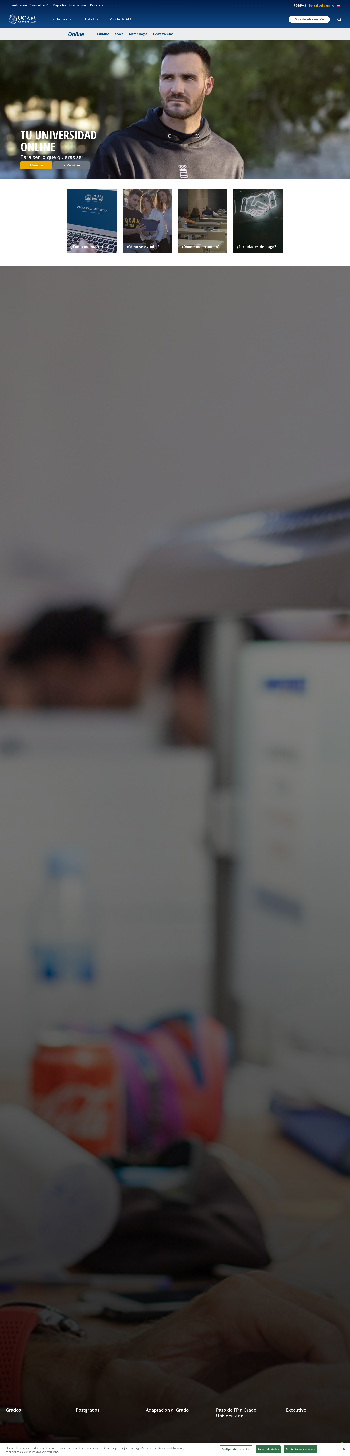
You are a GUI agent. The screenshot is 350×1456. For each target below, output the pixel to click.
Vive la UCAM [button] (120, 19)
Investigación (18, 5)
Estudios (103, 34)
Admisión (36, 165)
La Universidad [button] (62, 19)
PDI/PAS (300, 5)
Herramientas (163, 34)
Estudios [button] (91, 19)
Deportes (59, 5)
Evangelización (40, 5)
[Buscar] (338, 19)
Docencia (96, 5)
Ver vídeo (74, 165)
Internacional (78, 5)
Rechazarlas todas (268, 1449)
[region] (175, 1449)
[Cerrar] (344, 1449)
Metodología (138, 34)
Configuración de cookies (236, 1449)
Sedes (119, 34)
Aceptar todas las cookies (300, 1449)
